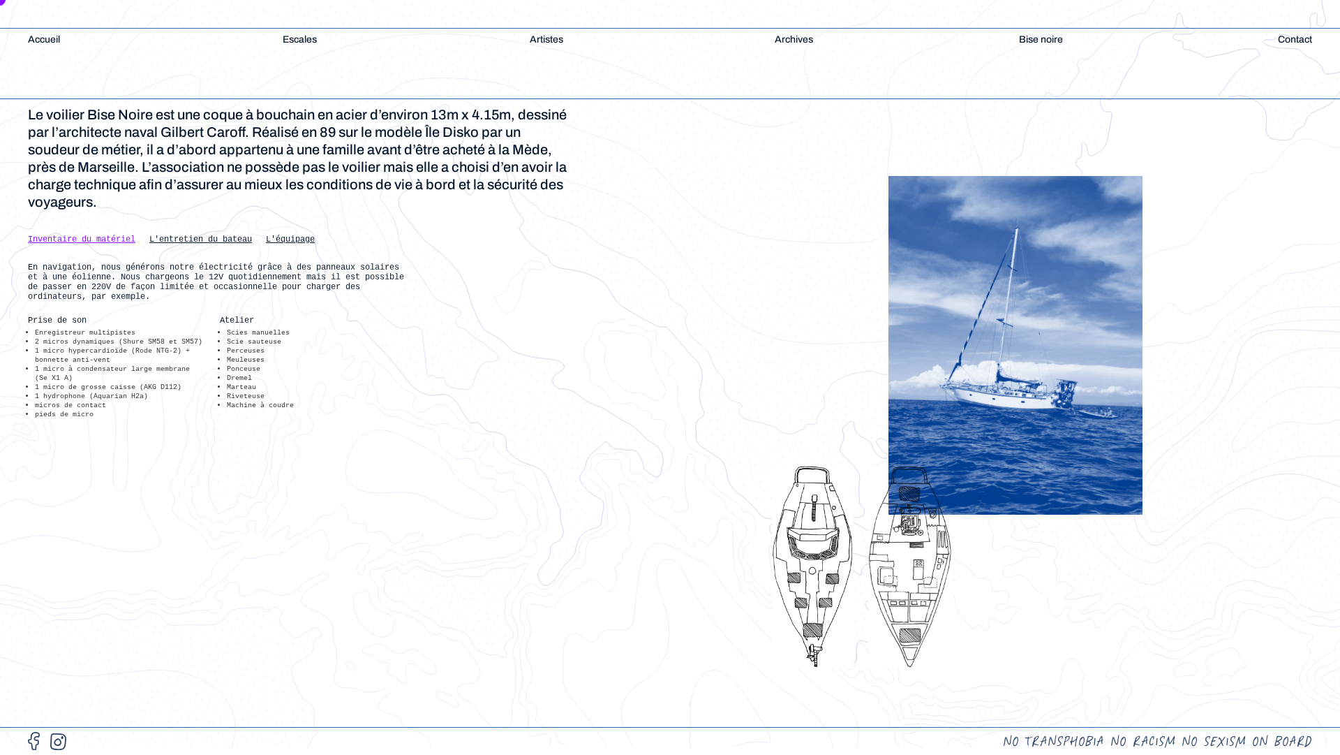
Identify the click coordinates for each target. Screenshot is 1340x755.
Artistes (546, 39)
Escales (300, 39)
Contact (1295, 39)
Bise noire (1041, 39)
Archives (794, 39)
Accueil (44, 39)
